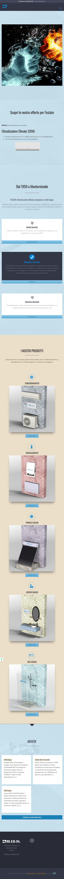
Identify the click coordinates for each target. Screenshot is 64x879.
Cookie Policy (41, 873)
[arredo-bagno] (32, 595)
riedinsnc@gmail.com (40, 1)
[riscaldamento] (32, 456)
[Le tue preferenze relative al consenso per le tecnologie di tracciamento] (1, 659)
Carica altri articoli (32, 817)
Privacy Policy (31, 873)
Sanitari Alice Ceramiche (42, 759)
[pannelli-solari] (32, 526)
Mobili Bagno (8, 759)
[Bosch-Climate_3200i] (27, 143)
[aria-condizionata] (32, 386)
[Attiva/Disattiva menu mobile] (61, 8)
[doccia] (32, 665)
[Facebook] (32, 840)
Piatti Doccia (7, 790)
